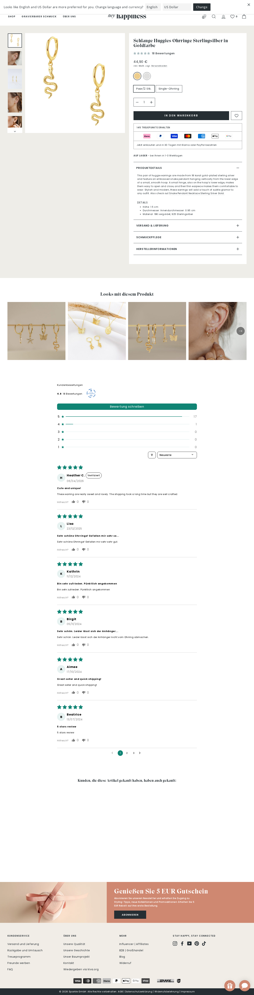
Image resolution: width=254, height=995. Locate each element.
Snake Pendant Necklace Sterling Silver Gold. (196, 193)
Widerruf (125, 963)
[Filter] (152, 455)
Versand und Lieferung (23, 944)
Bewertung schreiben (127, 406)
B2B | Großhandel (131, 950)
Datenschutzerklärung (138, 991)
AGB (120, 991)
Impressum (188, 991)
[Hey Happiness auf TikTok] (204, 943)
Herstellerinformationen (156, 249)
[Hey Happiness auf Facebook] (182, 943)
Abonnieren (130, 914)
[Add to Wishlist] (236, 115)
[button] (142, 53)
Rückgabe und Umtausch (25, 950)
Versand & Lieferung (152, 225)
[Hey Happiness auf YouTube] (189, 943)
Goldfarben (137, 76)
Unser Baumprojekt (76, 957)
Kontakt (68, 963)
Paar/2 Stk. (144, 89)
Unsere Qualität (74, 944)
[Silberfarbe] (147, 77)
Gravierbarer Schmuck (39, 16)
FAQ (10, 969)
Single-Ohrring (169, 89)
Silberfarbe (147, 76)
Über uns (69, 16)
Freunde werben (18, 963)
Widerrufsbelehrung (167, 991)
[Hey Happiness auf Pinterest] (196, 943)
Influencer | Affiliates (134, 944)
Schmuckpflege (148, 237)
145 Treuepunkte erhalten (153, 127)
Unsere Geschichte (76, 950)
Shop (11, 16)
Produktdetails (149, 168)
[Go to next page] (141, 753)
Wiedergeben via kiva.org (81, 969)
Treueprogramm (19, 957)
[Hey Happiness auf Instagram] (175, 943)
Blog (122, 957)
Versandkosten (159, 66)
